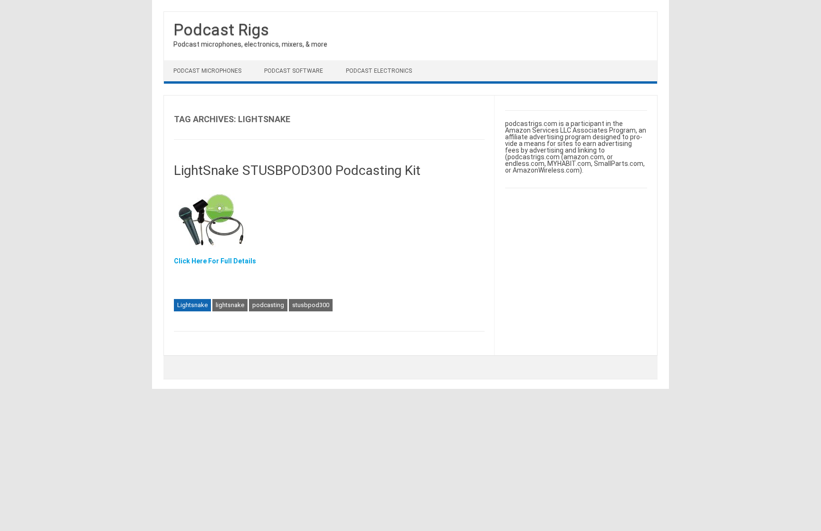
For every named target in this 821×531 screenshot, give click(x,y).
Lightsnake (192, 305)
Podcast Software (293, 71)
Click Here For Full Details (215, 261)
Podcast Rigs (221, 29)
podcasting (268, 305)
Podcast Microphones (207, 71)
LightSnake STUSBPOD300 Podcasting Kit (297, 170)
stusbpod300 (310, 305)
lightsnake (230, 305)
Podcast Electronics (379, 71)
